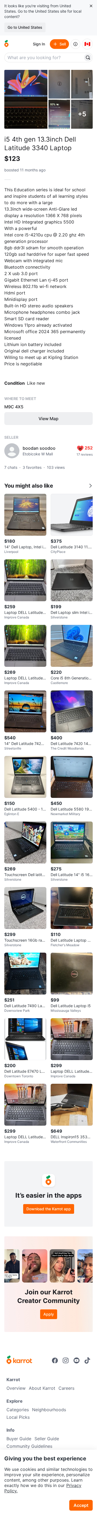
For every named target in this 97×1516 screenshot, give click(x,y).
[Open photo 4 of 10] (59, 114)
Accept (81, 1505)
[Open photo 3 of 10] (82, 84)
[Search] (88, 57)
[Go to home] (6, 44)
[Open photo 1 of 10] (25, 99)
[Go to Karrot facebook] (55, 1360)
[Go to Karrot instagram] (66, 1360)
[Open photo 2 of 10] (59, 84)
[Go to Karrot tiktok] (87, 1360)
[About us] (75, 44)
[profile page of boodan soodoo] (11, 450)
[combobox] (44, 57)
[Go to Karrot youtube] (76, 1360)
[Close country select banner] (91, 6)
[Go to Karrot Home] (19, 1360)
